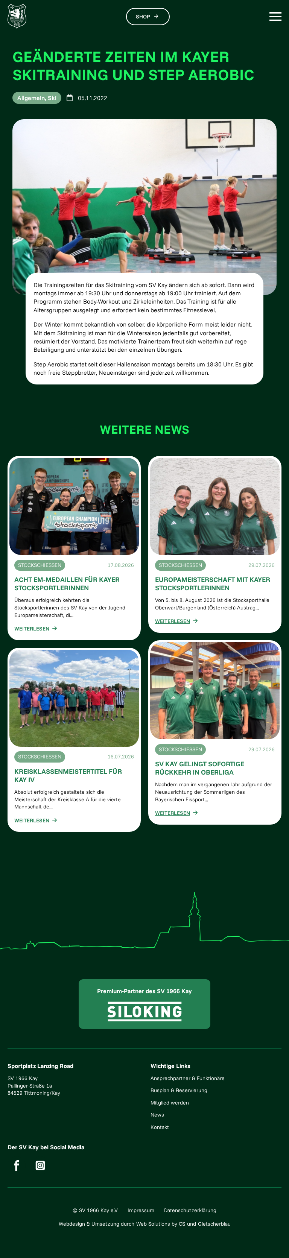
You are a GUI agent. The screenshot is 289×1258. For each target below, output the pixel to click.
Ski (52, 98)
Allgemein (31, 98)
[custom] (17, 1165)
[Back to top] (272, 1241)
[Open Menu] (275, 17)
